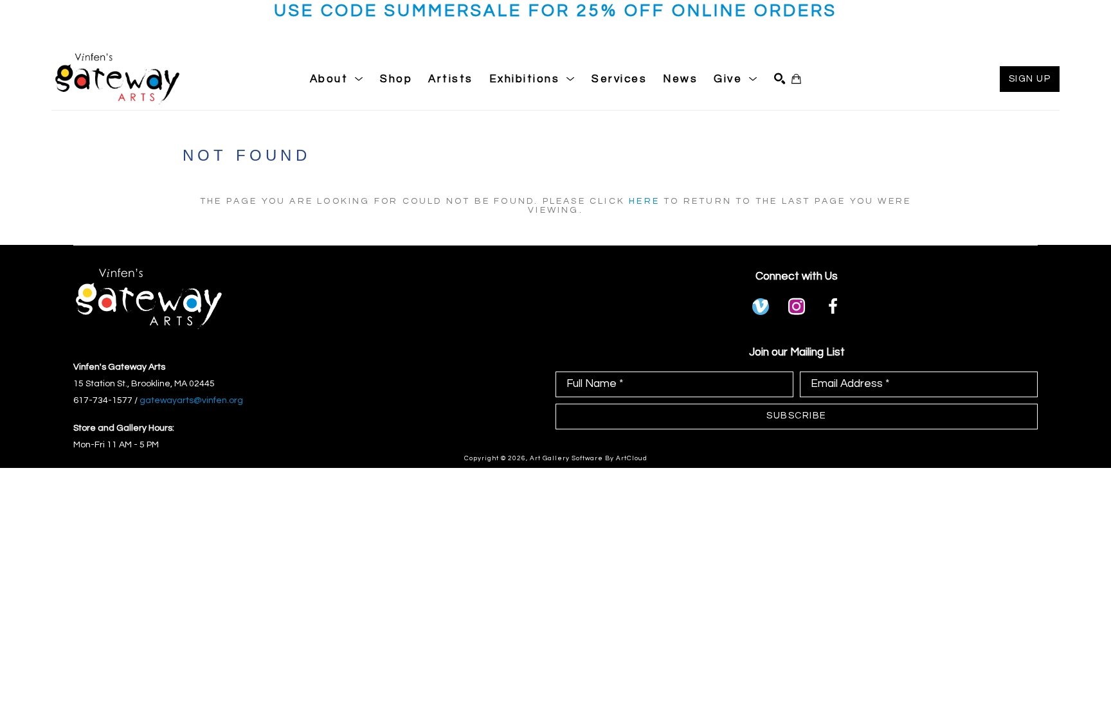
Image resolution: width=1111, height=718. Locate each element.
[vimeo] (760, 306)
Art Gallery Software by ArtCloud (588, 458)
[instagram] (796, 306)
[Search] (779, 78)
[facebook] (832, 306)
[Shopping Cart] (796, 78)
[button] (337, 79)
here (644, 201)
